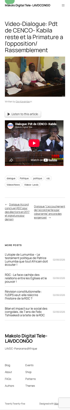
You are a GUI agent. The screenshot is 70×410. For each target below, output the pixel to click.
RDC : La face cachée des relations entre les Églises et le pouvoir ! (26, 278)
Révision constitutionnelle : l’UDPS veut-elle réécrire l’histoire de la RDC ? (23, 295)
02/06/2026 (59, 259)
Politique (24, 178)
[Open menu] (63, 5)
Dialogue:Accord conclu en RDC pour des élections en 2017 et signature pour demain (17, 212)
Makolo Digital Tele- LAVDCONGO (27, 5)
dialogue (11, 178)
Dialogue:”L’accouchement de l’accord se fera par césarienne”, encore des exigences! (49, 212)
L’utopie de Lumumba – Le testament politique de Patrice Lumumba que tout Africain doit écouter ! (26, 259)
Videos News (13, 184)
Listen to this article (25, 114)
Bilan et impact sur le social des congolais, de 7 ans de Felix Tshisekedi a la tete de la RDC (26, 312)
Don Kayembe (23, 101)
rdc (48, 178)
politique (37, 178)
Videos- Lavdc (31, 184)
